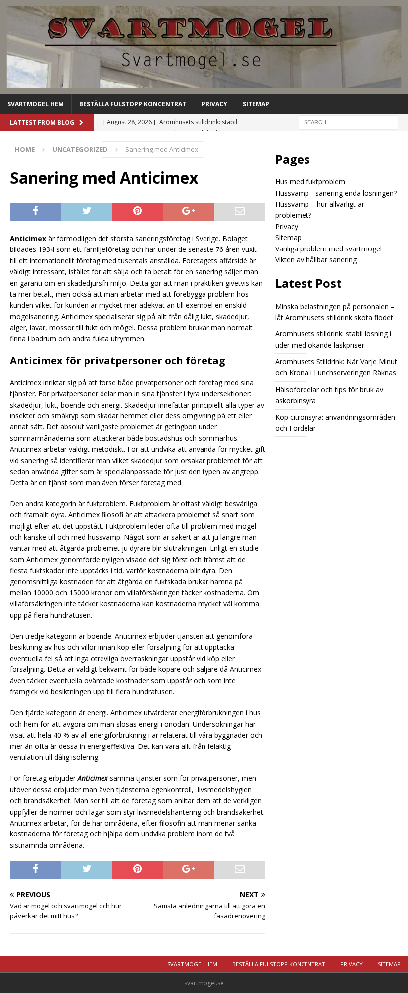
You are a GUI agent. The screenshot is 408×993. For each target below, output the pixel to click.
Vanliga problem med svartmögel (328, 248)
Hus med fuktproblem (310, 181)
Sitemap (256, 104)
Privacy (214, 104)
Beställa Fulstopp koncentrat (132, 104)
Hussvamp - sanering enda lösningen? (336, 193)
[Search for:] (348, 121)
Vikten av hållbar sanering (316, 259)
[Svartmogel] (204, 88)
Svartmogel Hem (35, 104)
